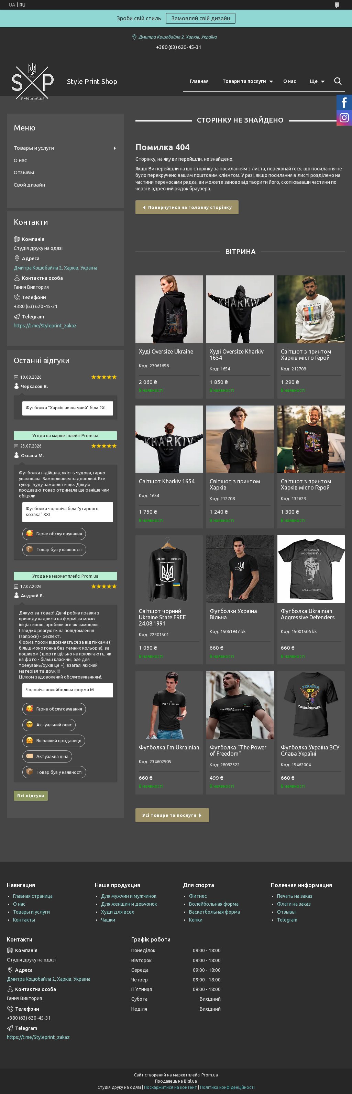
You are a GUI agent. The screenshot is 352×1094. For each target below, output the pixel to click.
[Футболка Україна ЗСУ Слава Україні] (311, 705)
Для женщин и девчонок (129, 904)
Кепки (195, 920)
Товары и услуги (34, 148)
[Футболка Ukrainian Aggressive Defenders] (311, 569)
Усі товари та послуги (169, 815)
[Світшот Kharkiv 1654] (169, 439)
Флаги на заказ (294, 904)
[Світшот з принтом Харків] (240, 439)
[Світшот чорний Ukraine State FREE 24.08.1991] (169, 569)
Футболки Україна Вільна (233, 614)
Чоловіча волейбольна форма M (60, 689)
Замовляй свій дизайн (201, 18)
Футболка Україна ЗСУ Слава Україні (310, 750)
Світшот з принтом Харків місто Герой (306, 354)
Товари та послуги (244, 81)
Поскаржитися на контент (170, 1087)
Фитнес (198, 896)
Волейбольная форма (214, 904)
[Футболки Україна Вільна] (240, 569)
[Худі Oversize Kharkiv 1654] (240, 309)
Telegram (287, 920)
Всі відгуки (30, 795)
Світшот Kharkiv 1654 (167, 481)
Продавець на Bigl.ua (176, 1081)
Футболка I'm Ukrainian (169, 747)
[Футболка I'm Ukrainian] (169, 705)
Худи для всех (117, 912)
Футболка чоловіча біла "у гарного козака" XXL (62, 511)
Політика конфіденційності (227, 1087)
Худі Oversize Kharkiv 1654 (237, 354)
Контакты (24, 920)
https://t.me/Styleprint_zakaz (45, 325)
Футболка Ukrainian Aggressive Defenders (308, 614)
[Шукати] (336, 81)
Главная (199, 81)
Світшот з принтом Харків (235, 484)
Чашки (108, 920)
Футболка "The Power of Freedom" (238, 750)
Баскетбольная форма (214, 912)
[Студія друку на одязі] (32, 81)
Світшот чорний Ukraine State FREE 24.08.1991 (162, 617)
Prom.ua (209, 1075)
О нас (289, 81)
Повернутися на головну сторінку (190, 207)
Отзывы (24, 172)
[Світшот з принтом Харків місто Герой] (311, 309)
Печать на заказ (294, 896)
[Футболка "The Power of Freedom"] (240, 705)
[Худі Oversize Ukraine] (169, 309)
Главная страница (33, 896)
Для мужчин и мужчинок (128, 896)
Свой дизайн (29, 185)
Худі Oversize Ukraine (166, 351)
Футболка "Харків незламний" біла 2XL (66, 407)
